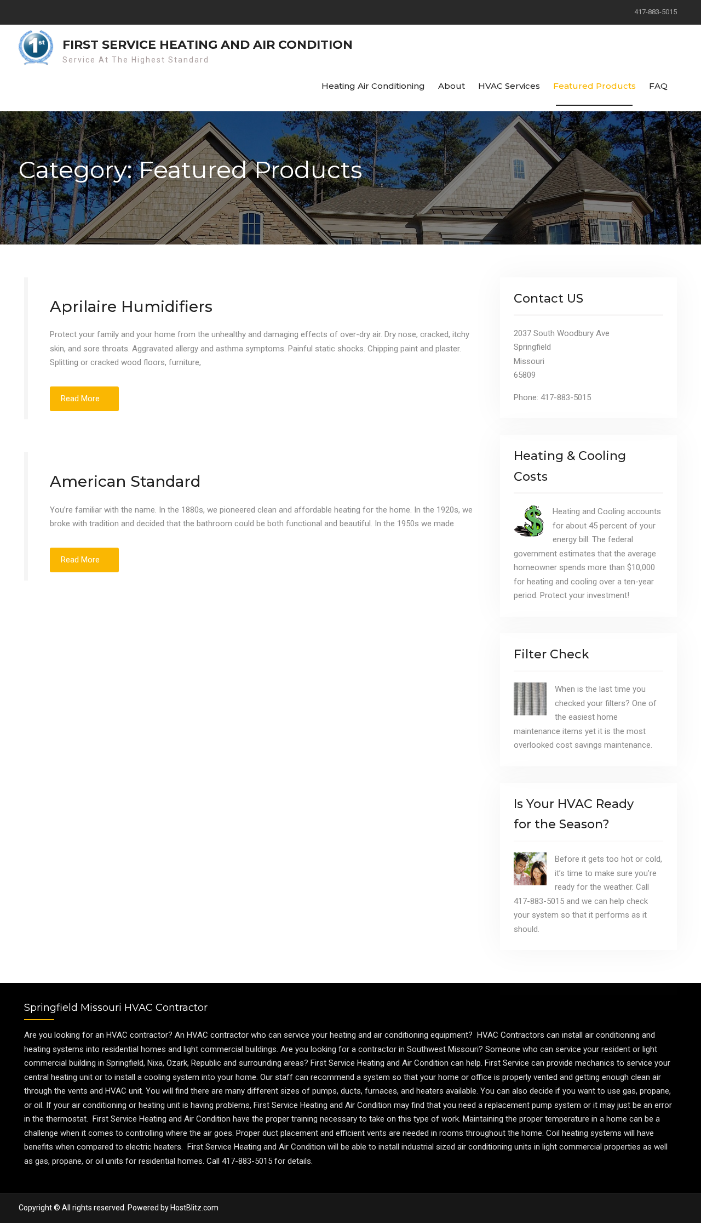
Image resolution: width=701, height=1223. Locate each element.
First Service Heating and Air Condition (207, 44)
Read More (80, 398)
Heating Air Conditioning (373, 86)
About (451, 86)
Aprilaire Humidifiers (131, 306)
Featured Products (594, 86)
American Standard (125, 481)
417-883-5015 (655, 12)
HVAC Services (509, 86)
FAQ (658, 86)
